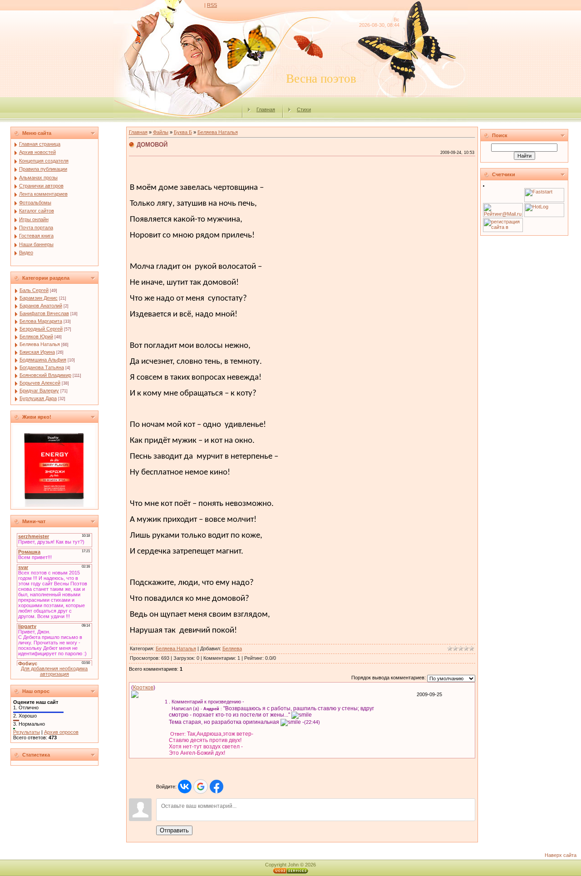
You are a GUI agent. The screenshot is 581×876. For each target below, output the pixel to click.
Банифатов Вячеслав (44, 313)
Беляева (232, 648)
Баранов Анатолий (41, 305)
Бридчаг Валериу (39, 390)
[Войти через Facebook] (216, 786)
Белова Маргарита (41, 321)
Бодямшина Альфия (43, 359)
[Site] (134, 694)
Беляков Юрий (36, 336)
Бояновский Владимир (45, 375)
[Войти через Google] (200, 786)
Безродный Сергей (41, 329)
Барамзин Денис (39, 298)
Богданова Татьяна (42, 367)
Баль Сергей (34, 290)
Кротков (143, 687)
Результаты (26, 732)
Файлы (160, 132)
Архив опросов (61, 732)
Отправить (174, 830)
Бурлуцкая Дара (38, 398)
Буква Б (183, 132)
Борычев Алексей (40, 383)
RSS (212, 5)
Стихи (304, 109)
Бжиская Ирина (37, 352)
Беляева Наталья (40, 344)
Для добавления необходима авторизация (54, 671)
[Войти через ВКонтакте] (185, 786)
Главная (265, 109)
